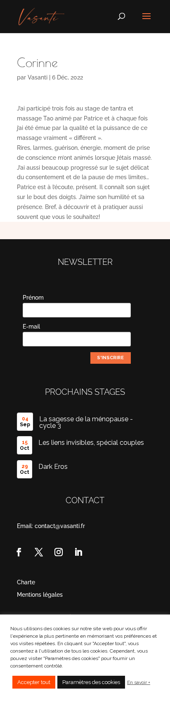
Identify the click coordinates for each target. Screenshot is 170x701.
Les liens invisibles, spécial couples (91, 443)
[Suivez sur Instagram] (58, 552)
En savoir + (138, 682)
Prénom (33, 297)
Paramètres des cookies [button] (91, 682)
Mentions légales (40, 595)
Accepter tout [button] (33, 682)
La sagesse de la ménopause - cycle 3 (86, 422)
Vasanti (37, 77)
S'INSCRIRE (110, 357)
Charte (26, 582)
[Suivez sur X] (39, 552)
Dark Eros (53, 467)
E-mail (31, 326)
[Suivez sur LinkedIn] (78, 552)
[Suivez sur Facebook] (19, 552)
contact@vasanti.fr (60, 526)
